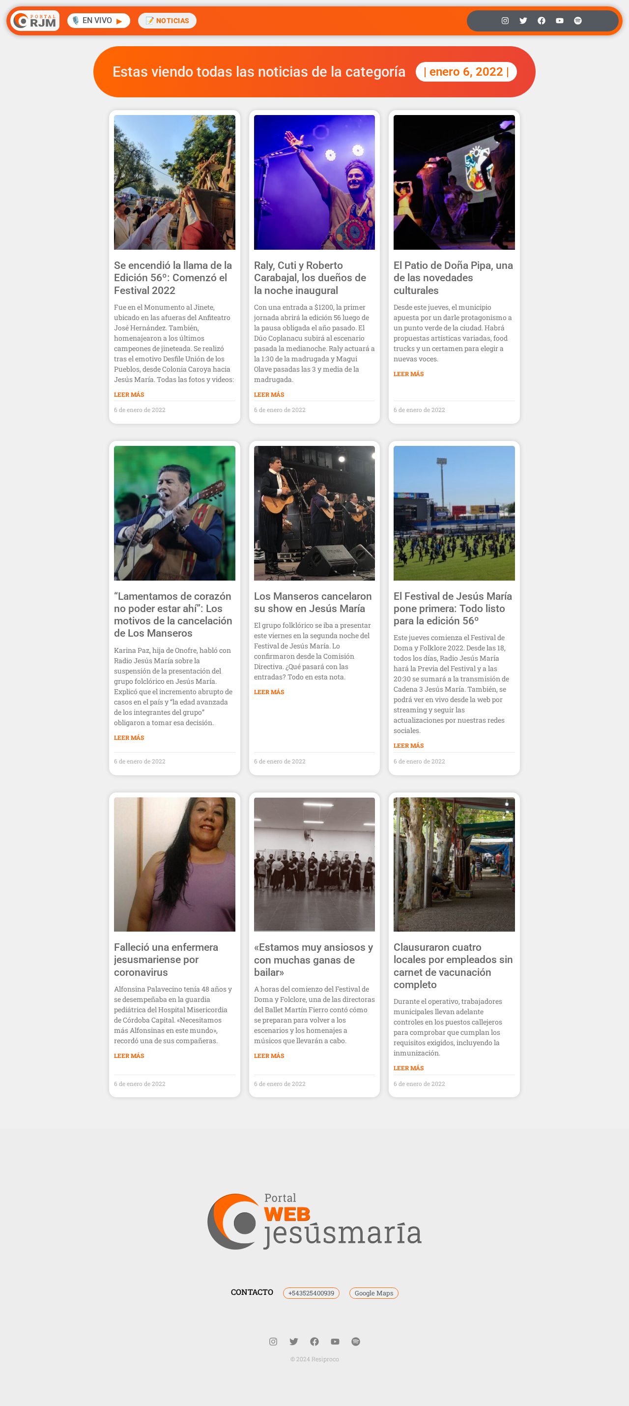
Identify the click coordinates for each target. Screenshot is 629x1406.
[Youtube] (560, 21)
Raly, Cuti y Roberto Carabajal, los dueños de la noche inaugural (310, 278)
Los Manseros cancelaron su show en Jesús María (313, 602)
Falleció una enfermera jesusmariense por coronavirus (166, 959)
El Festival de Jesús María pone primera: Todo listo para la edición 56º (453, 608)
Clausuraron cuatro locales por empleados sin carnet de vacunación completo (453, 966)
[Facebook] (541, 21)
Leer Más (129, 394)
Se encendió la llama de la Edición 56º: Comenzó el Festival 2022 (173, 278)
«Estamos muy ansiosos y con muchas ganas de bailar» (313, 959)
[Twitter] (523, 21)
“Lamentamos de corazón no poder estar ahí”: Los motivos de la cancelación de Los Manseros (173, 615)
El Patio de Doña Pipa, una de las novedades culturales (453, 278)
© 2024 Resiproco (314, 1359)
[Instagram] (505, 21)
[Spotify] (578, 21)
